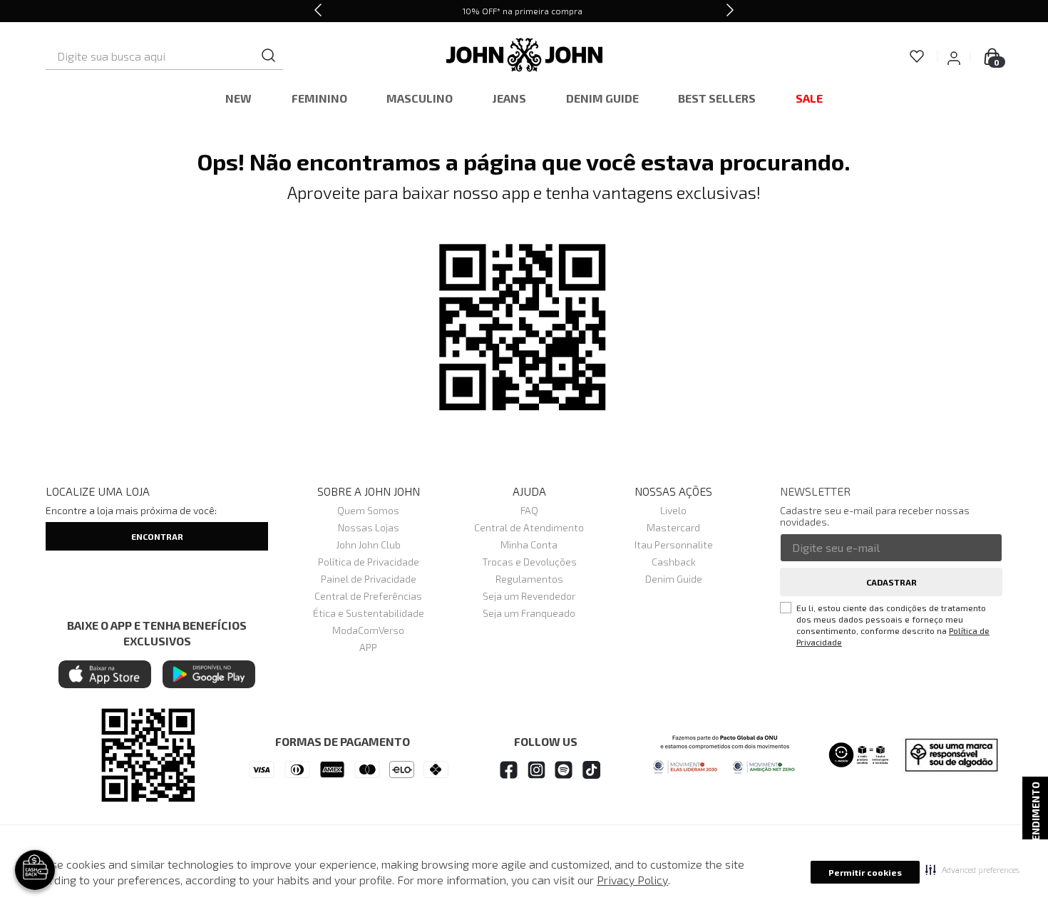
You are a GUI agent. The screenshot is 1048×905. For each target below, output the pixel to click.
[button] (972, 869)
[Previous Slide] (318, 11)
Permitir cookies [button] (865, 872)
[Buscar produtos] (268, 56)
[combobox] (164, 56)
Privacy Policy (632, 879)
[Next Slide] (730, 11)
